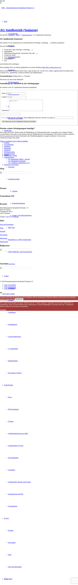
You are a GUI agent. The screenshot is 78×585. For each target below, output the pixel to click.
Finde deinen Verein (10, 155)
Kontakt (2, 231)
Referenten (7, 148)
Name (4, 93)
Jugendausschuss (9, 154)
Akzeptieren (19, 299)
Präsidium (7, 146)
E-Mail (4, 97)
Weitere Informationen (7, 299)
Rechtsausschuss (9, 152)
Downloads (3, 235)
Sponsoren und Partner (11, 164)
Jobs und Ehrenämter (7, 224)
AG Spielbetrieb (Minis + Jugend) (19, 159)
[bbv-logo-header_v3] (17, 8)
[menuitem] (41, 324)
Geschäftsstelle (9, 144)
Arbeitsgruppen (9, 157)
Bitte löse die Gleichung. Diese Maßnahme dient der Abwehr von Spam (31, 118)
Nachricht (5, 110)
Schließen (3, 310)
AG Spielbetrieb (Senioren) (19, 30)
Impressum (3, 238)
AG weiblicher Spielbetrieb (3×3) (19, 163)
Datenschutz (4, 242)
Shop (1, 228)
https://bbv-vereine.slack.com (51, 67)
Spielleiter (7, 150)
